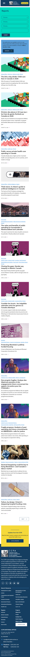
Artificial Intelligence (12, 184)
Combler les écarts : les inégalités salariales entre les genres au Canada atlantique (14, 305)
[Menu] (4, 3)
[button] (15, 17)
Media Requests (19, 619)
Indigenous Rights (11, 377)
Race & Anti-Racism (20, 601)
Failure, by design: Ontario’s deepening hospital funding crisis (13, 503)
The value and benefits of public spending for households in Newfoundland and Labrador (13, 227)
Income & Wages (18, 301)
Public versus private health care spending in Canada (13, 152)
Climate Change (19, 604)
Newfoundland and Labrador (7, 221)
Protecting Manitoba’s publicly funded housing (12, 346)
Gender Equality (11, 260)
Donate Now (25, 3)
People (17, 614)
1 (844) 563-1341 (14, 647)
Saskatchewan (4, 617)
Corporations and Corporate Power (7, 596)
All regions (4, 636)
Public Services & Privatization (19, 221)
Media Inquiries (7, 641)
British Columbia (5, 614)
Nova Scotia (3, 219)
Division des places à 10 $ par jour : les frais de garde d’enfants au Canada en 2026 (14, 114)
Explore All (18, 606)
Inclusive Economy (5, 599)
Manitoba (3, 340)
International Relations (6, 604)
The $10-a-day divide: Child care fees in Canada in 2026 (13, 78)
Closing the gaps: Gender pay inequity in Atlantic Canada (12, 267)
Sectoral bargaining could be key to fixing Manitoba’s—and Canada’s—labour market (14, 467)
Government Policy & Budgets (7, 424)
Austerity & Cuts (4, 377)
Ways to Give (19, 621)
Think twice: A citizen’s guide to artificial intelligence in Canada (13, 188)
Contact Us (18, 617)
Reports (21, 74)
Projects (18, 610)
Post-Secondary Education (21, 597)
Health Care (10, 148)
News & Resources (6, 588)
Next (23, 519)
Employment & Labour (6, 590)
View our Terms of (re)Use (6, 654)
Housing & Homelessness (15, 342)
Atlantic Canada (4, 260)
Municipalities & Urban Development (21, 591)
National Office (4, 74)
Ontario (14, 499)
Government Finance (5, 342)
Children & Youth (15, 74)
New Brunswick (22, 260)
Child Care (10, 74)
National (3, 612)
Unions (2, 593)
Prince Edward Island (23, 262)
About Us (18, 612)
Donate (7, 50)
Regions (3, 610)
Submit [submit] (6, 35)
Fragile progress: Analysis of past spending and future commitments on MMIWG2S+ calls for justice (14, 429)
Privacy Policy (13, 654)
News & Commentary (9, 462)
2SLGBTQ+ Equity (20, 599)
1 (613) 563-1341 (14, 644)
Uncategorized (22, 377)
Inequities (17, 260)
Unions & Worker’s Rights (23, 462)
